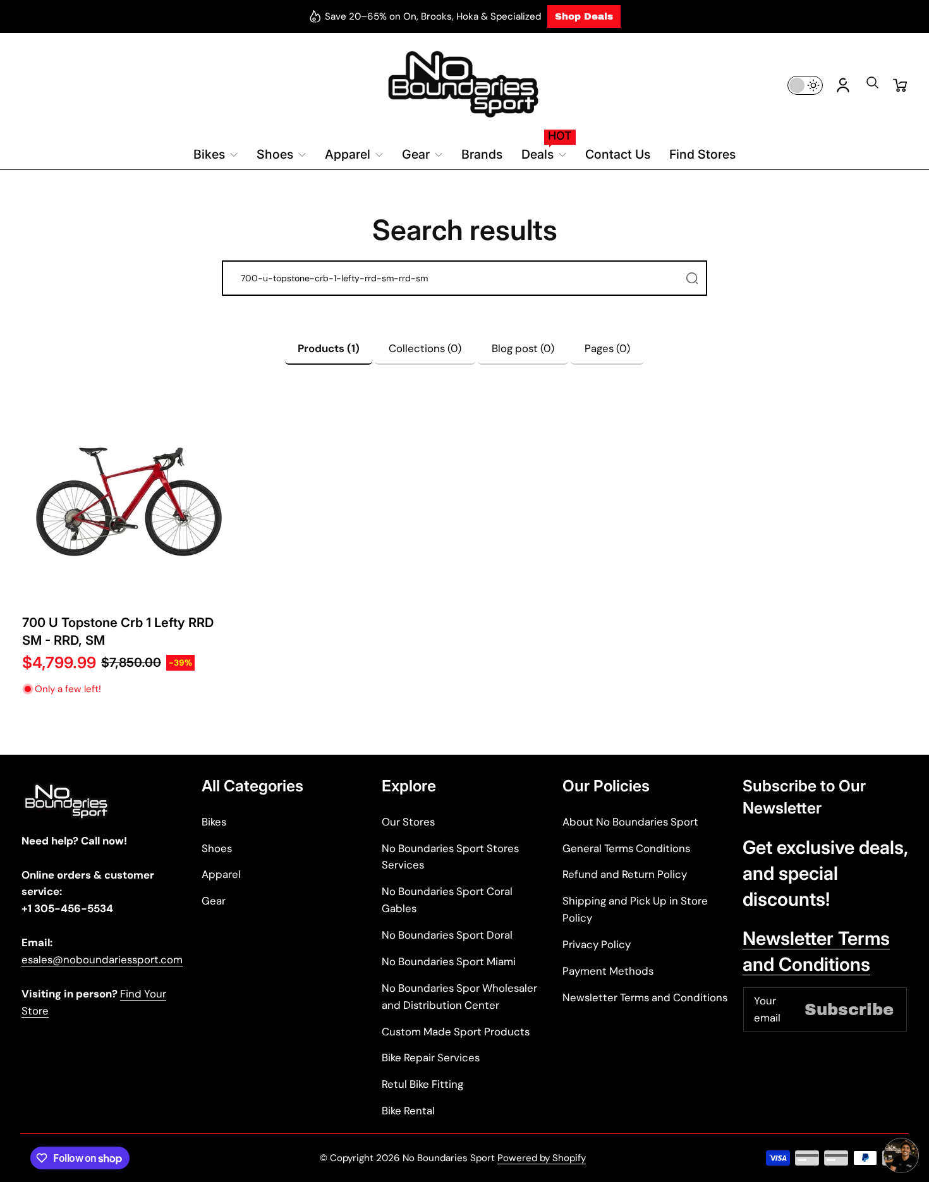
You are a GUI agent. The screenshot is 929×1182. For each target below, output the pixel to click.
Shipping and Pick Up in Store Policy (635, 909)
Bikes (214, 822)
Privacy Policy (596, 944)
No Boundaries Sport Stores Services (450, 856)
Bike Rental (408, 1111)
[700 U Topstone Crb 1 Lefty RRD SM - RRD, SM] (129, 502)
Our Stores (408, 822)
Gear (214, 901)
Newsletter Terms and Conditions (644, 997)
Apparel (221, 874)
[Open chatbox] (901, 1155)
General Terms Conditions (626, 848)
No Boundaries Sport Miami (449, 961)
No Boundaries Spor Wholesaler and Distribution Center (459, 996)
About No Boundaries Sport (630, 822)
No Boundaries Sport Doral (447, 935)
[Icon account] (843, 85)
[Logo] (464, 85)
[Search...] (692, 278)
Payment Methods (607, 971)
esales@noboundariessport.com (102, 959)
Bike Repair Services (431, 1057)
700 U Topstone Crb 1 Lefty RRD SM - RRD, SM (118, 631)
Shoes (217, 848)
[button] (872, 86)
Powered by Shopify (541, 1158)
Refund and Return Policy (624, 874)
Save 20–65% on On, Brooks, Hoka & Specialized (433, 16)
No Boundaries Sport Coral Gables (447, 899)
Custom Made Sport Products (456, 1032)
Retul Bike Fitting (422, 1084)
